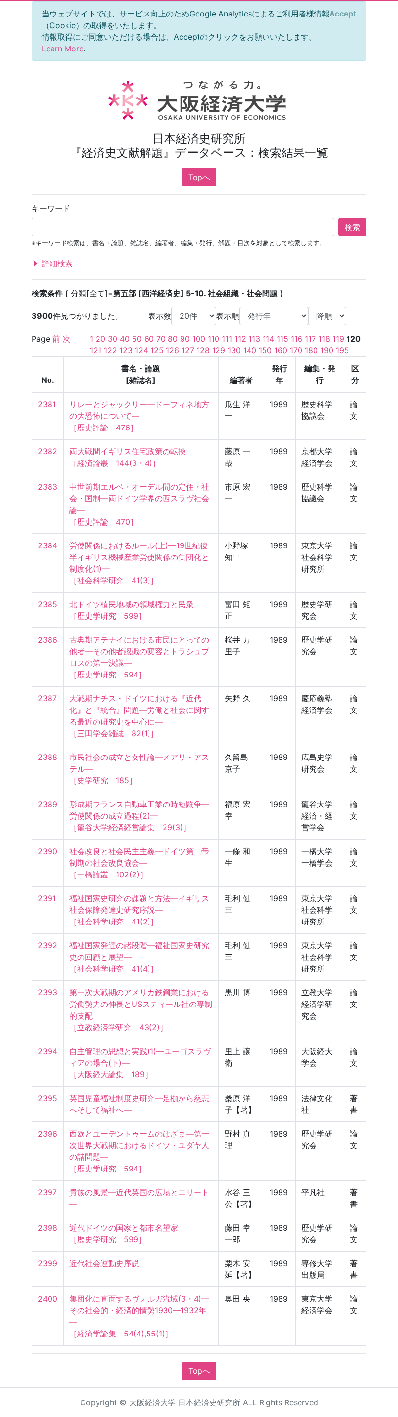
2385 (47, 604)
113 (254, 339)
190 (326, 350)
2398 (47, 1228)
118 (324, 339)
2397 (47, 1192)
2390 (47, 851)
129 (218, 350)
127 (188, 350)
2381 (47, 404)
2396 (47, 1133)
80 (173, 339)
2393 (47, 992)
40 (125, 339)
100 (198, 339)
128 (203, 350)
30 (112, 339)
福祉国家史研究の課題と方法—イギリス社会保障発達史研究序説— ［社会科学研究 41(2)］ (139, 909)
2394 (47, 1051)
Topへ (199, 177)
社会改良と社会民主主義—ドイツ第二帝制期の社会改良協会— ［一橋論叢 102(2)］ (139, 862)
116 (296, 339)
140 (249, 350)
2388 (47, 757)
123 (126, 350)
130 (234, 350)
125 (157, 350)
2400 (47, 1298)
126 (172, 350)
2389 (47, 804)
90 (185, 339)
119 (338, 339)
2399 (47, 1263)
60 (149, 339)
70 (161, 339)
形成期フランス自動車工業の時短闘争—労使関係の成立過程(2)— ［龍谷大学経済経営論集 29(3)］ (139, 815)
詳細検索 (56, 263)
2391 (47, 898)
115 (282, 339)
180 (311, 350)
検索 (352, 227)
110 (213, 339)
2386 (47, 639)
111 (227, 339)
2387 (47, 698)
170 (296, 350)
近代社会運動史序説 (104, 1263)
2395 (47, 1098)
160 (280, 350)
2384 (47, 545)
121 (95, 350)
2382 (47, 451)
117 (310, 339)
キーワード (51, 208)
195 (342, 350)
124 (141, 350)
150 (265, 350)
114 (268, 339)
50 (137, 339)
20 (100, 339)
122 (110, 350)
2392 (47, 945)
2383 (47, 487)
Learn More (62, 48)
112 (240, 339)
